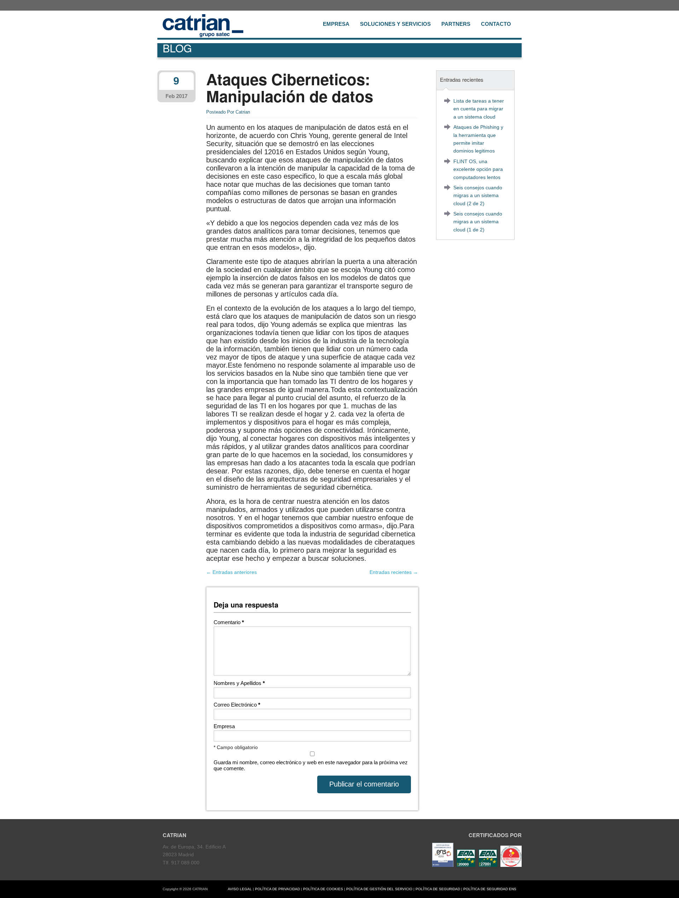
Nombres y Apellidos (239, 683)
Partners (455, 24)
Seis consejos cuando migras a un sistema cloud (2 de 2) (477, 195)
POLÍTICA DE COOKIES (323, 889)
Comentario (229, 622)
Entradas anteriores (231, 572)
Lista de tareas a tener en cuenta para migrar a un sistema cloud (478, 109)
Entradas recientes (394, 572)
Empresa (336, 24)
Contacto (496, 24)
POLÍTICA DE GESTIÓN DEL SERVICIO (379, 889)
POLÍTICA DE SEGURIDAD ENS (489, 889)
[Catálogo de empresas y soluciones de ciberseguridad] (510, 865)
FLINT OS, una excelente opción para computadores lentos (478, 169)
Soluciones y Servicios (395, 24)
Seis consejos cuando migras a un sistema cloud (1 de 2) (477, 221)
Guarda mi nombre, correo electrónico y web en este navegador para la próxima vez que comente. (311, 765)
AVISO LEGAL (240, 889)
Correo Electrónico (237, 705)
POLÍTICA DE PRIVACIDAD (277, 889)
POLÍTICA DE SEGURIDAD (438, 889)
